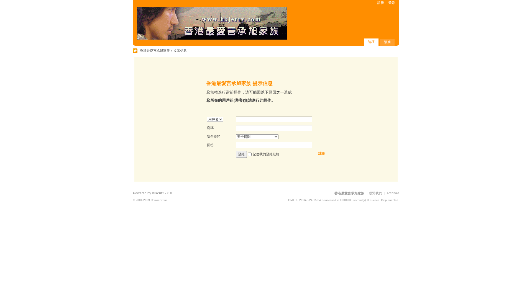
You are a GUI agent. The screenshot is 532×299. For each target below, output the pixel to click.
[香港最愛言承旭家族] (212, 38)
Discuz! (158, 193)
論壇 (371, 42)
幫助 (387, 42)
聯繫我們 (375, 193)
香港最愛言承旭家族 (155, 51)
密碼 (210, 128)
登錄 (391, 3)
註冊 (380, 3)
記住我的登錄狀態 (266, 154)
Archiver (393, 193)
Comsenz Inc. (159, 200)
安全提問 (213, 136)
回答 (210, 145)
